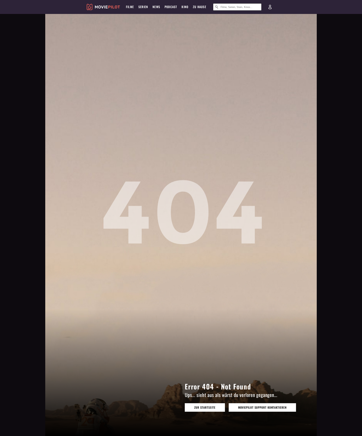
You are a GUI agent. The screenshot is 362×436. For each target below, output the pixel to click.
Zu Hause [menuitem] (199, 7)
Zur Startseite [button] (205, 407)
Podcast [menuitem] (171, 7)
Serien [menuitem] (143, 7)
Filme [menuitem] (130, 7)
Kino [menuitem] (185, 7)
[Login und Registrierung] (270, 7)
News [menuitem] (156, 7)
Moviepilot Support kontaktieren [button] (262, 407)
